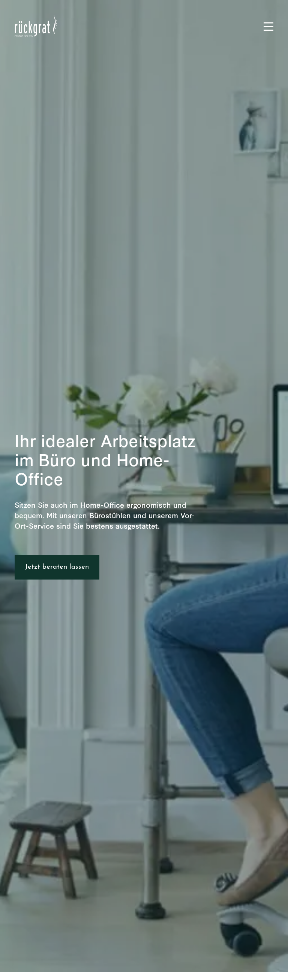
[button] (264, 26)
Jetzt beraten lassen (57, 567)
